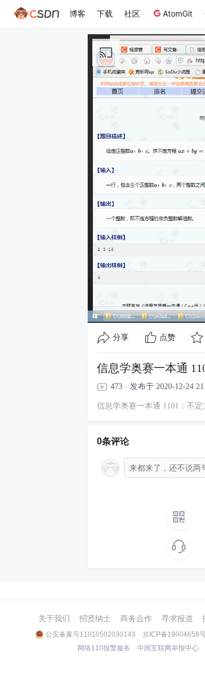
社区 (132, 13)
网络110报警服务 (103, 648)
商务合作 (136, 618)
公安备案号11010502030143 (91, 634)
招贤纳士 (95, 618)
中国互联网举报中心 (168, 648)
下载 (105, 13)
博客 (77, 13)
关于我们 (54, 618)
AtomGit (177, 13)
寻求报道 (177, 618)
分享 (121, 337)
